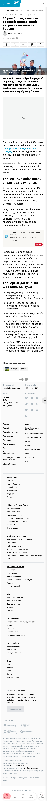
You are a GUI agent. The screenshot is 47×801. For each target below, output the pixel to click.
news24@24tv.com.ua (11, 388)
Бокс (8, 664)
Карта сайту (29, 457)
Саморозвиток (12, 632)
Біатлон (10, 674)
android (10, 725)
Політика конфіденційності (9, 452)
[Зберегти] (40, 44)
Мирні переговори (14, 515)
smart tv (10, 732)
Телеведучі (7, 440)
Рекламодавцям (9, 444)
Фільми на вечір (13, 604)
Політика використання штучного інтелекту (11, 458)
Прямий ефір (12, 487)
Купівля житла (12, 650)
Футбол (19, 10)
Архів (27, 453)
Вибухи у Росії (12, 525)
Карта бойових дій (14, 512)
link (26, 398)
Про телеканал (8, 436)
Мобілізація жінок (14, 546)
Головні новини (13, 481)
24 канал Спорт (8, 10)
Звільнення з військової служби (19, 539)
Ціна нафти (11, 570)
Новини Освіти (13, 619)
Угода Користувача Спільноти (32, 428)
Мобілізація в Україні (17, 536)
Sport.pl (15, 38)
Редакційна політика (10, 432)
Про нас (6, 424)
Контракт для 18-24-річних (17, 549)
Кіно (9, 594)
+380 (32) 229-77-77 (17, 765)
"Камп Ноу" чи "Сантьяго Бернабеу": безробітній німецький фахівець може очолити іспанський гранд (23, 168)
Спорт (9, 661)
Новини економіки (15, 567)
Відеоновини (12, 490)
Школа (9, 625)
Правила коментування (34, 433)
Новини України (13, 484)
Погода (10, 497)
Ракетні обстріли (13, 508)
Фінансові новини (14, 576)
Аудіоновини (12, 494)
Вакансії (28, 445)
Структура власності (32, 449)
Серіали (10, 611)
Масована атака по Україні (17, 522)
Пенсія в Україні (13, 586)
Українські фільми (14, 601)
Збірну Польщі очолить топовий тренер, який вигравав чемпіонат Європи (34, 10)
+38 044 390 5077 (31, 388)
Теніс (9, 671)
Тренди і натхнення (14, 653)
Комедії (10, 607)
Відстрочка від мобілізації (17, 552)
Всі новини (12, 477)
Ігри (26, 461)
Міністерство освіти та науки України (21, 622)
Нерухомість (13, 643)
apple (27, 725)
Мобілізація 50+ (13, 543)
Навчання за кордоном (16, 635)
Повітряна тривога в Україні (18, 518)
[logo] (16, 3)
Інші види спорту (13, 677)
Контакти (28, 441)
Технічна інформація (33, 437)
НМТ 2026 (10, 628)
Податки (10, 583)
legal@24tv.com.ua (31, 768)
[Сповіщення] (44, 3)
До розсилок (15, 709)
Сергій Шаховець (15, 33)
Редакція (6, 428)
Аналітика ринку (13, 646)
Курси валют (12, 573)
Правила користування (11, 448)
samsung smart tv (27, 732)
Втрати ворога (12, 528)
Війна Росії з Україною (17, 505)
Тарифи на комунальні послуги (19, 580)
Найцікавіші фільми (15, 597)
